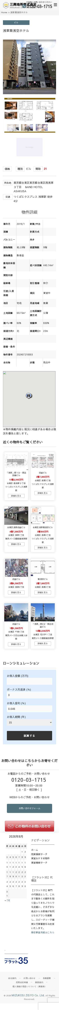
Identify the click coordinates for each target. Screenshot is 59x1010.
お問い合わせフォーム (29, 808)
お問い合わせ (29, 978)
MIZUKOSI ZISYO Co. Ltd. (28, 995)
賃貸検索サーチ (39, 862)
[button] (29, 395)
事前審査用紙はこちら (42, 932)
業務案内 (39, 982)
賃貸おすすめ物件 (40, 858)
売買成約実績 (22, 982)
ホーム (34, 850)
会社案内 (12, 978)
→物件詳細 (16, 496)
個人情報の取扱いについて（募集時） (29, 986)
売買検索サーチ (39, 854)
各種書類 (47, 978)
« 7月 (7, 900)
